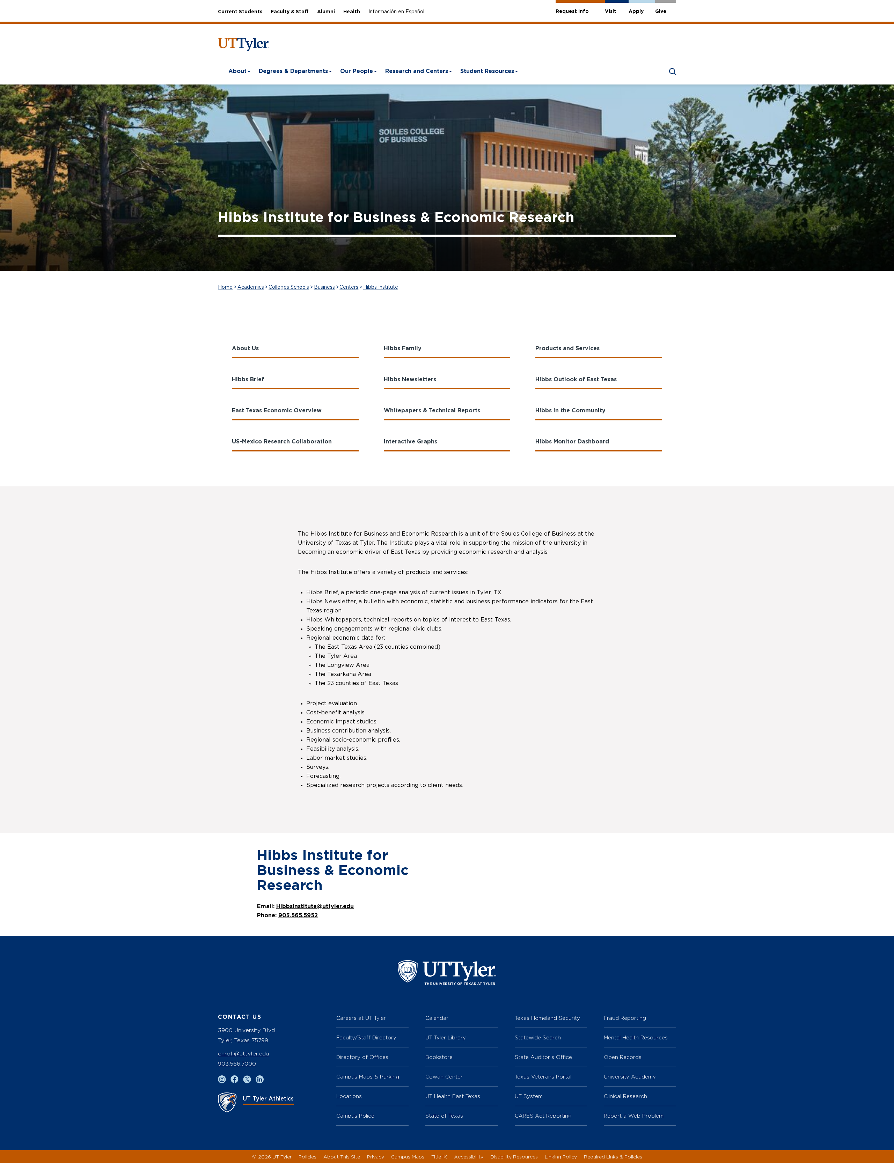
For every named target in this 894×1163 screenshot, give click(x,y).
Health (351, 11)
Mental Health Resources (636, 1037)
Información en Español (396, 11)
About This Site (341, 1156)
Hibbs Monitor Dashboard (572, 441)
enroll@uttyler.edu (243, 1054)
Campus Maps (407, 1156)
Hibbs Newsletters (410, 379)
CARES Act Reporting (543, 1115)
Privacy (375, 1156)
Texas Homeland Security (547, 1018)
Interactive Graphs (410, 441)
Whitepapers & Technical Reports (432, 410)
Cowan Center (444, 1076)
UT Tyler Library (445, 1037)
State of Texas (444, 1115)
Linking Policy (561, 1156)
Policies (307, 1156)
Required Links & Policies (613, 1156)
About (237, 71)
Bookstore (439, 1057)
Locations (349, 1096)
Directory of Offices (362, 1057)
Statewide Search (538, 1037)
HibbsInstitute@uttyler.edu (315, 906)
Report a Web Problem (634, 1115)
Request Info (572, 11)
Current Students (240, 11)
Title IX (439, 1156)
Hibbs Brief (248, 379)
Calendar (436, 1018)
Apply (636, 11)
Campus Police (355, 1115)
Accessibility (468, 1156)
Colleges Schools (289, 287)
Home (225, 287)
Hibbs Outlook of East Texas (576, 379)
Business (324, 287)
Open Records (623, 1057)
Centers (348, 287)
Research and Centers (416, 71)
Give (660, 11)
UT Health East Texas (452, 1096)
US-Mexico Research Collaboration (282, 441)
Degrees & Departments (293, 71)
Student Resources (487, 71)
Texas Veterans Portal (543, 1076)
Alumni (326, 11)
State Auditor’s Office (543, 1057)
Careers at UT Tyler (361, 1018)
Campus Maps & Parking (367, 1076)
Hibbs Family (403, 348)
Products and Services (567, 348)
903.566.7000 (237, 1064)
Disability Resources (514, 1156)
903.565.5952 (298, 915)
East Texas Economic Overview (277, 410)
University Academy (630, 1076)
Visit (610, 11)
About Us (245, 348)
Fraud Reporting (625, 1018)
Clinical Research (625, 1096)
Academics (250, 287)
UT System (529, 1096)
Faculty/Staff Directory (366, 1037)
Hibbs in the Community (570, 410)
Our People (356, 71)
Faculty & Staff (290, 11)
